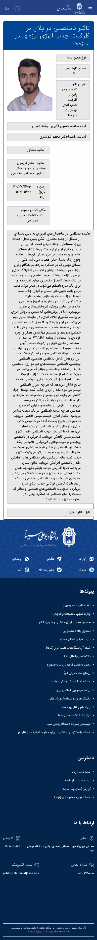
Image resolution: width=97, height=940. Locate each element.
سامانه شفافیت (81, 772)
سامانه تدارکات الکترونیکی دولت (71, 681)
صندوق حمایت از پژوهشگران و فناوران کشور (64, 622)
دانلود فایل (76, 512)
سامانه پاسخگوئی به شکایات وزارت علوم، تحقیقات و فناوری (54, 732)
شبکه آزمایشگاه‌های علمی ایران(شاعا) (68, 647)
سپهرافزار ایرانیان (36, 932)
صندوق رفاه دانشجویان (77, 631)
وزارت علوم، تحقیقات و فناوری (72, 613)
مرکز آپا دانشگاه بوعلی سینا (74, 715)
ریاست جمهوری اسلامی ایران (73, 690)
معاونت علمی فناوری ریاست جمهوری (68, 664)
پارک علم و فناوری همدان (75, 707)
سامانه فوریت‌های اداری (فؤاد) (72, 797)
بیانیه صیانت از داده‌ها (77, 780)
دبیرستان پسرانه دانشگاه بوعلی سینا (69, 724)
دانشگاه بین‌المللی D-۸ (77, 656)
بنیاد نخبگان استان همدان (75, 639)
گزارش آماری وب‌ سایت (76, 789)
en (7, 9)
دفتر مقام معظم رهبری (77, 605)
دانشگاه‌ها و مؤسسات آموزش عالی (70, 698)
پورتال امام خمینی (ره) (77, 673)
